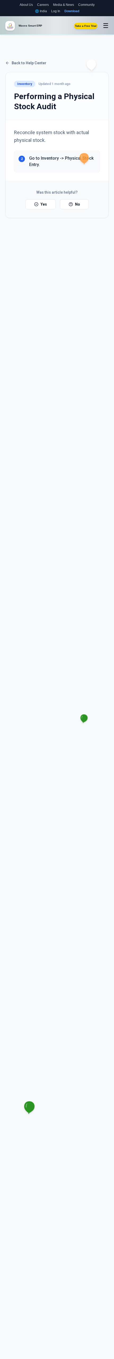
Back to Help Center (29, 63)
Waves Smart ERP (30, 25)
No (77, 204)
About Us (26, 5)
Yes (44, 204)
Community (86, 5)
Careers (43, 5)
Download (71, 11)
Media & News (63, 5)
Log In (55, 11)
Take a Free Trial (86, 25)
